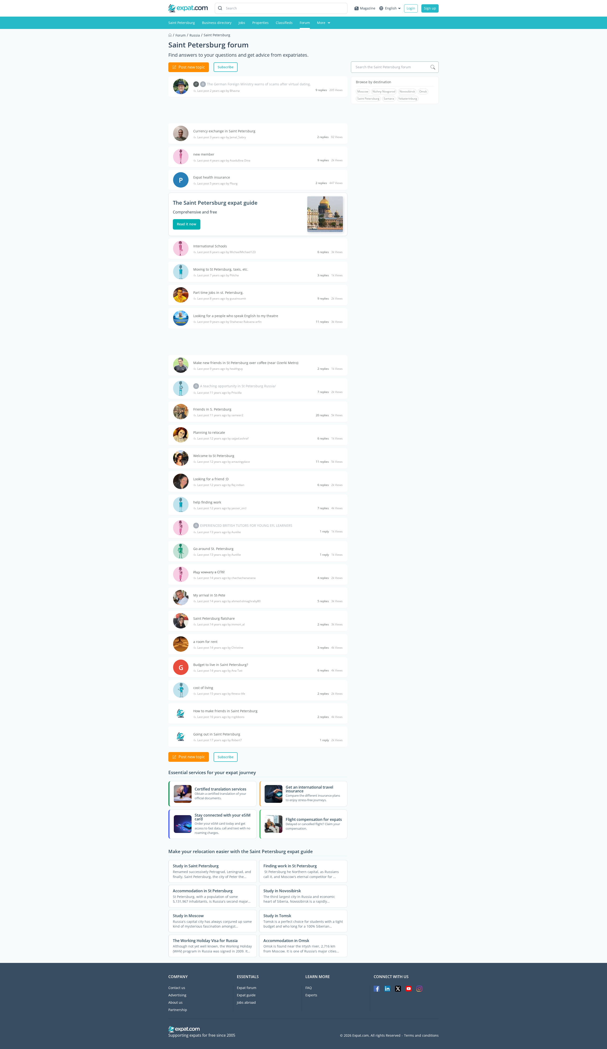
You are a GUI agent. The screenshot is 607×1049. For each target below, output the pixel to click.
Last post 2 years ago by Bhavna (218, 90)
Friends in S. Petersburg (212, 409)
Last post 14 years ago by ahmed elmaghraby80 (229, 601)
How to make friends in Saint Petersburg (225, 711)
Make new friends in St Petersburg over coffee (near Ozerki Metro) (245, 362)
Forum (305, 22)
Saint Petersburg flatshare (214, 618)
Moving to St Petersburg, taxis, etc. (220, 269)
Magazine (367, 8)
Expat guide (246, 995)
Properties (260, 22)
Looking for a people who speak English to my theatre (235, 316)
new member (203, 154)
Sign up (430, 8)
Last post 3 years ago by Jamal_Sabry (221, 137)
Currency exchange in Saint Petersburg (224, 131)
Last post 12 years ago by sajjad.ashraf (222, 438)
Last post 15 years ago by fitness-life (221, 693)
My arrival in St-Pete (209, 595)
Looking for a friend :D (211, 479)
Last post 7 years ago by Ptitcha (218, 275)
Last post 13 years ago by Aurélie (219, 532)
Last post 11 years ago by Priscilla (219, 392)
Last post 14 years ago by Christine (220, 647)
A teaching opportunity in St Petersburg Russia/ (238, 386)
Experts (311, 995)
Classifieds (284, 22)
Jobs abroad (246, 1002)
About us (175, 1002)
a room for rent (205, 641)
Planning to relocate (209, 432)
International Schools (210, 246)
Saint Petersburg (181, 22)
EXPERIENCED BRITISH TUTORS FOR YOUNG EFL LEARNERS (246, 525)
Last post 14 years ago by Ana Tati (219, 670)
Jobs (242, 22)
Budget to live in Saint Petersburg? (220, 664)
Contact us (176, 987)
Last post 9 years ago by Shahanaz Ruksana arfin (229, 321)
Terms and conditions (421, 1035)
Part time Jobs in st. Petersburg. (218, 292)
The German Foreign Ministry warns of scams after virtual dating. (259, 84)
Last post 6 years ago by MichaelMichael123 (226, 252)
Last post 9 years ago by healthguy (220, 368)
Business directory (216, 22)
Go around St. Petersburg (213, 548)
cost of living (203, 687)
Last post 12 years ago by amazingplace (223, 461)
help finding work (207, 502)
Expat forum (246, 987)
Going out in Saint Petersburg (216, 734)
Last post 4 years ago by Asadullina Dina (223, 160)
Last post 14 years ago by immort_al (221, 624)
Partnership (177, 1009)
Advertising (177, 995)
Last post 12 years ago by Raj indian (220, 485)
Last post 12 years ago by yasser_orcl (221, 508)
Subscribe (226, 67)
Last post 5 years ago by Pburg (217, 183)
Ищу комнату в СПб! (209, 572)
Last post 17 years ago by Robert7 (219, 740)
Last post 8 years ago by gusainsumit (221, 298)
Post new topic (192, 67)
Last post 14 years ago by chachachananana (226, 578)
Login (411, 8)
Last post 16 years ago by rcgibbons (220, 717)
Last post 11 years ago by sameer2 (220, 415)
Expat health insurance (211, 177)
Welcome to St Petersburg (213, 455)
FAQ (308, 987)
